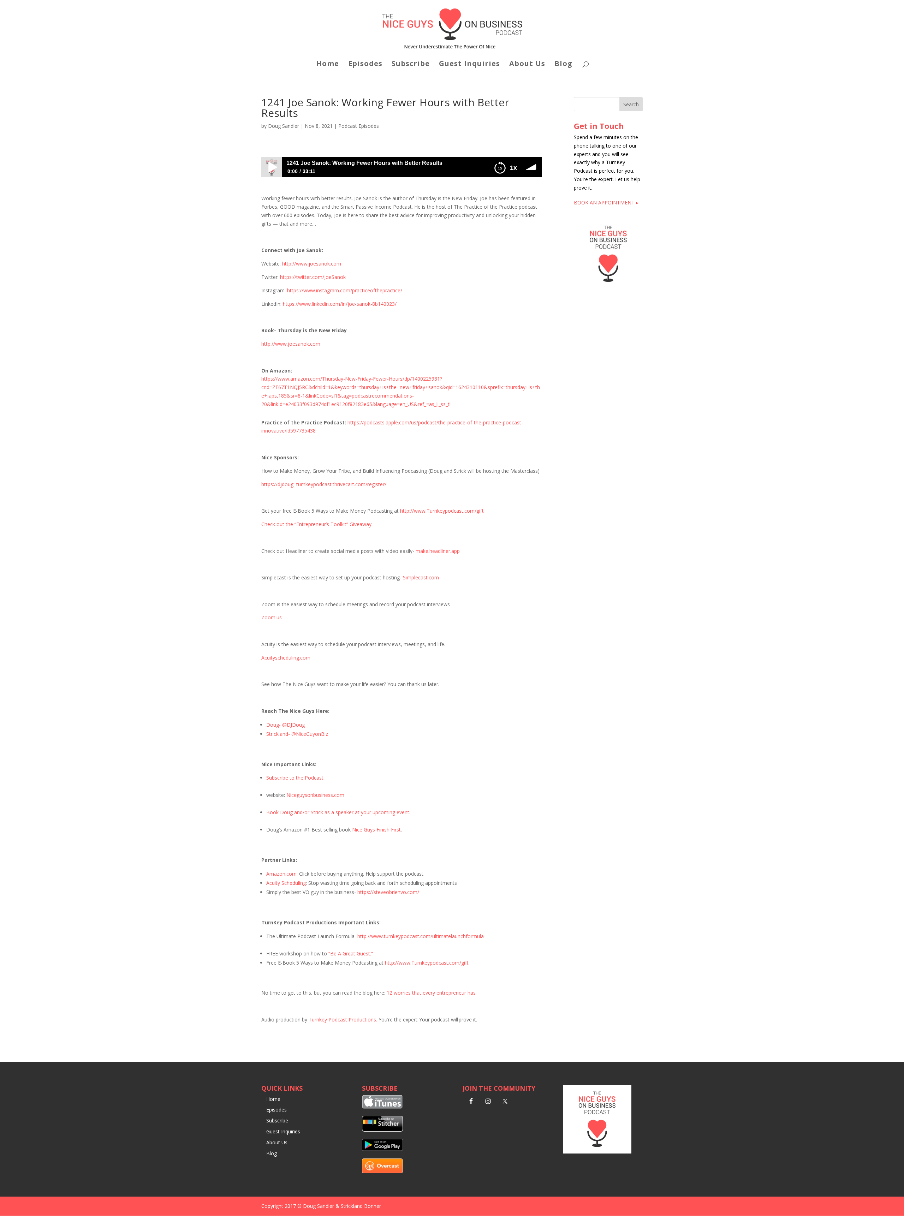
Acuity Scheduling (286, 883)
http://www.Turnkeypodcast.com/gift (442, 510)
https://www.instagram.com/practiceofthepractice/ (344, 290)
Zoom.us (271, 617)
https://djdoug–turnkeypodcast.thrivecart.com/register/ (323, 484)
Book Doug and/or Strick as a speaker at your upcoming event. (338, 812)
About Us (527, 64)
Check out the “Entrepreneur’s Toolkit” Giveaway (316, 524)
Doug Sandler (283, 126)
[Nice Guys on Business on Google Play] (382, 1149)
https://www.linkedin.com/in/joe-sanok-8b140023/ (340, 303)
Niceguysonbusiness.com (315, 795)
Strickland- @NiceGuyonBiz (297, 734)
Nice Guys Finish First (376, 829)
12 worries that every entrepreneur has (431, 992)
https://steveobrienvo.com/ (388, 892)
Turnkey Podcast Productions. (343, 1019)
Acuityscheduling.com (285, 657)
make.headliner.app (438, 551)
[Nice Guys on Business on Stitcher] (382, 1129)
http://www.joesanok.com (311, 263)
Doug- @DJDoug (285, 724)
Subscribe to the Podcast (294, 777)
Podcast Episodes (358, 126)
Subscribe (411, 64)
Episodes (365, 64)
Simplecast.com (421, 577)
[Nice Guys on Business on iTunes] (382, 1106)
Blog (563, 64)
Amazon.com (281, 873)
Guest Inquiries (469, 64)
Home (327, 64)
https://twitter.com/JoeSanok (313, 277)
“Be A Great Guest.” (350, 953)
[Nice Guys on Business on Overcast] (382, 1171)
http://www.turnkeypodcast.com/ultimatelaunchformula (420, 936)
